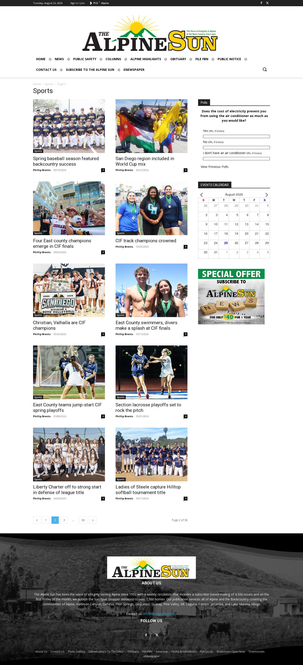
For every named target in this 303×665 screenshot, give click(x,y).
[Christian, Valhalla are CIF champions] (69, 290)
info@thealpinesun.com (160, 614)
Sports (49, 84)
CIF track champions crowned (146, 240)
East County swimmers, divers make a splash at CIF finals (146, 325)
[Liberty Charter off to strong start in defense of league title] (69, 454)
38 (83, 520)
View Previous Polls (214, 167)
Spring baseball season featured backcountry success (66, 161)
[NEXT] (266, 194)
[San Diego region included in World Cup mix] (151, 126)
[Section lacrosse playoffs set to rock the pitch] (151, 372)
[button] (264, 69)
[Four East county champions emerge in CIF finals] (69, 208)
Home (37, 84)
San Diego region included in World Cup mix (145, 161)
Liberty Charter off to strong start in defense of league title (67, 489)
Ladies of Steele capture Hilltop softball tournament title (148, 489)
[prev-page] (37, 520)
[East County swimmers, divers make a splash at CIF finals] (151, 290)
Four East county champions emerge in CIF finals (62, 243)
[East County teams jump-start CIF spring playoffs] (69, 372)
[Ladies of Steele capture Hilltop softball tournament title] (151, 454)
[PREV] (202, 194)
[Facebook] (261, 3)
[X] (267, 3)
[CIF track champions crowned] (151, 208)
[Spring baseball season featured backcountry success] (69, 126)
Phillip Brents (42, 170)
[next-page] (92, 520)
